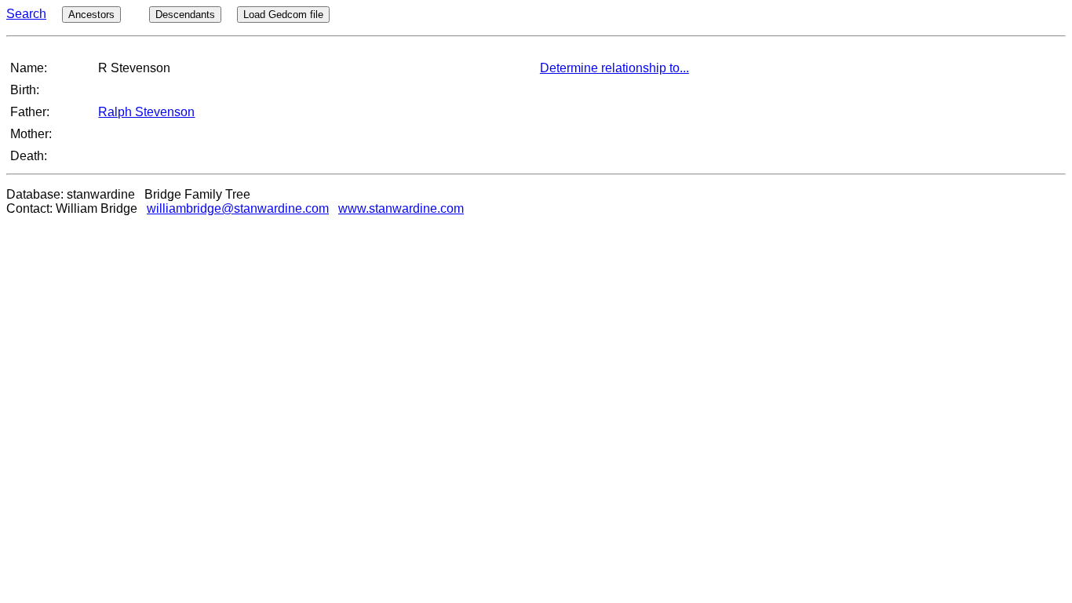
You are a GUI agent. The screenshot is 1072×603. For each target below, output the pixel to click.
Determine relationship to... (614, 68)
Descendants (185, 14)
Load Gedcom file (283, 14)
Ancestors (91, 14)
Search (26, 13)
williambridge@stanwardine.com (238, 208)
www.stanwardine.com (401, 208)
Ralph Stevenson (146, 112)
